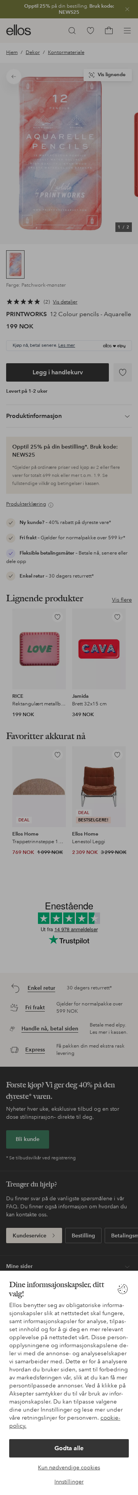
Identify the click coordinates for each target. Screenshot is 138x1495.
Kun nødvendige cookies (69, 1467)
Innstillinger (69, 1481)
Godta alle (69, 1448)
